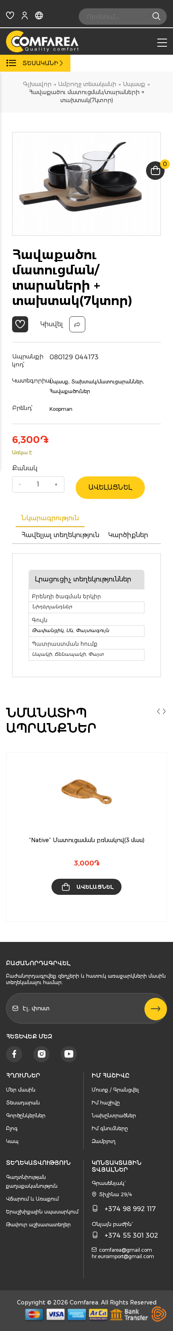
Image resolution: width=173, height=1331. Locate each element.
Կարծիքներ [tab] (128, 535)
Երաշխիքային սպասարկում (42, 1212)
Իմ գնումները (110, 1128)
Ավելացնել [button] (94, 887)
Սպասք (134, 84)
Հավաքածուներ (69, 391)
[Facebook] (14, 1054)
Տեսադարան (23, 1103)
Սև (69, 630)
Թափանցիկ (48, 630)
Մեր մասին (20, 1090)
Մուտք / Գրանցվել (115, 1090)
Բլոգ (12, 1128)
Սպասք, (59, 382)
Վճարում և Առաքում (32, 1199)
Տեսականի (40, 63)
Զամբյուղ (103, 1141)
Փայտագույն (92, 630)
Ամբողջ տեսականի (87, 84)
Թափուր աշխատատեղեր (38, 1225)
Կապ (12, 1141)
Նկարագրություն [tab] (50, 518)
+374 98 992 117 (130, 1209)
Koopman (60, 409)
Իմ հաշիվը (106, 1103)
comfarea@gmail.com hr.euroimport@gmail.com (123, 1253)
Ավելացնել (110, 487)
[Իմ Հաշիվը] (25, 17)
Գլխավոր (37, 84)
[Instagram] (41, 1054)
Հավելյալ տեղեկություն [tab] (60, 535)
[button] (20, 324)
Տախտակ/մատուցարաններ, (107, 382)
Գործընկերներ (25, 1116)
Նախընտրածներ (114, 1116)
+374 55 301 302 (131, 1235)
